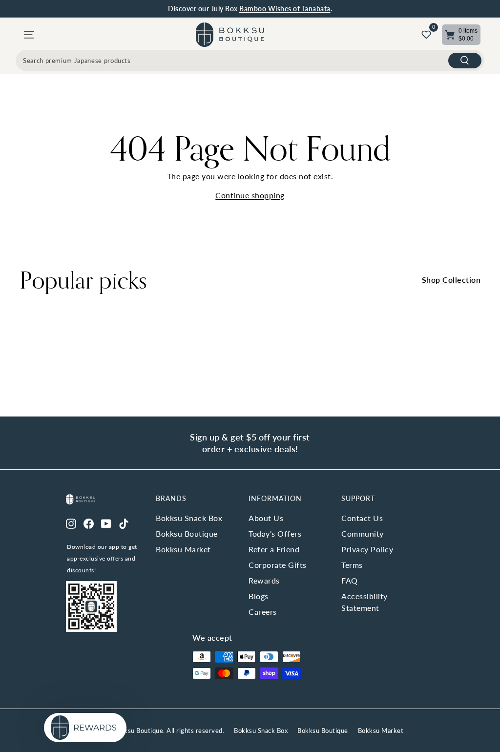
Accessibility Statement (364, 601)
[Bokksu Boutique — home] (230, 34)
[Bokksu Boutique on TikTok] (124, 523)
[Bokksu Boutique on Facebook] (88, 523)
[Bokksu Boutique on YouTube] (106, 523)
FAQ (349, 580)
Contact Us (362, 517)
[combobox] (250, 60)
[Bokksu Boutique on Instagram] (71, 523)
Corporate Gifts (278, 564)
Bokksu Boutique (187, 533)
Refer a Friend (274, 549)
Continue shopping (250, 195)
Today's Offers (275, 533)
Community (362, 533)
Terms (352, 564)
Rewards (264, 580)
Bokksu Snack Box (189, 517)
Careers (263, 611)
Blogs (259, 596)
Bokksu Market (183, 549)
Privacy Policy (367, 549)
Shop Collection (451, 279)
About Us (266, 517)
